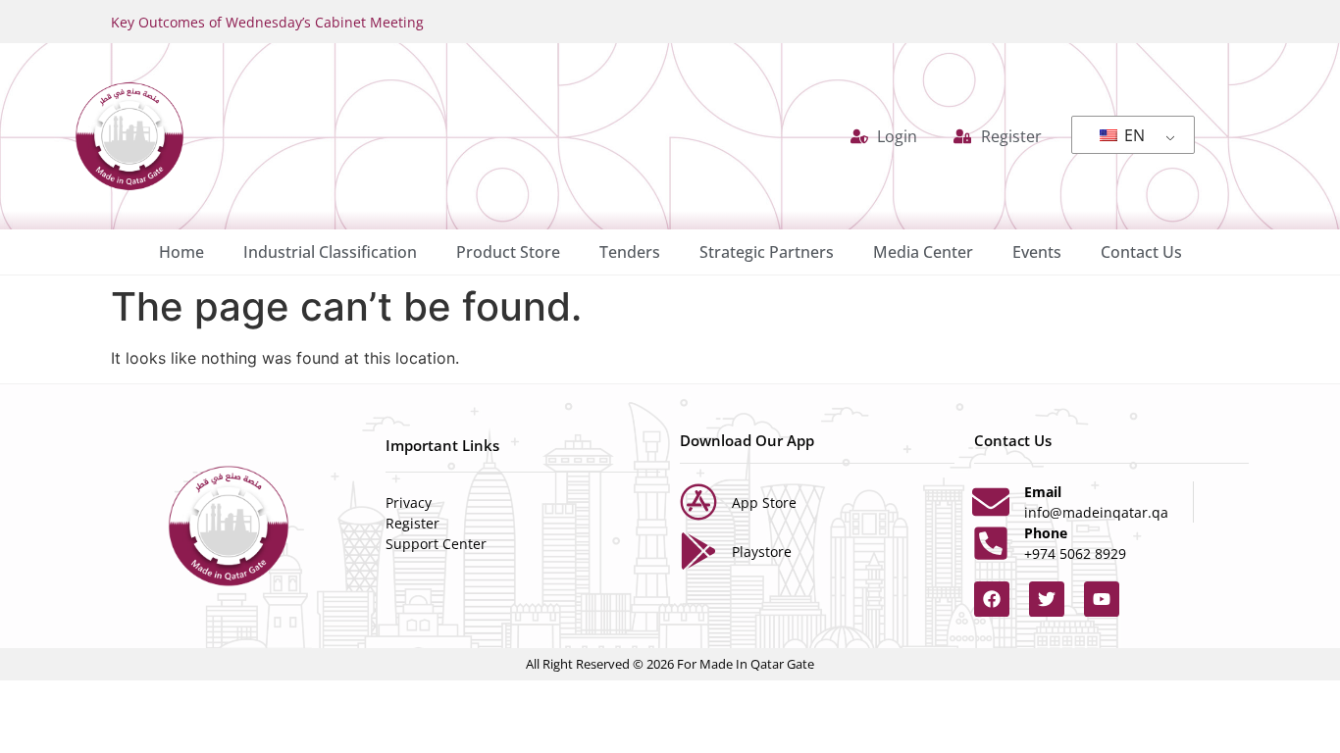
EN (1132, 135)
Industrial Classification (330, 252)
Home (181, 252)
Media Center (923, 252)
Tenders (629, 252)
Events (1036, 252)
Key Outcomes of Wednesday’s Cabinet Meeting (267, 22)
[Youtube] (1101, 599)
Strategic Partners (766, 252)
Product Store (508, 252)
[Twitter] (1046, 599)
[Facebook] (991, 599)
